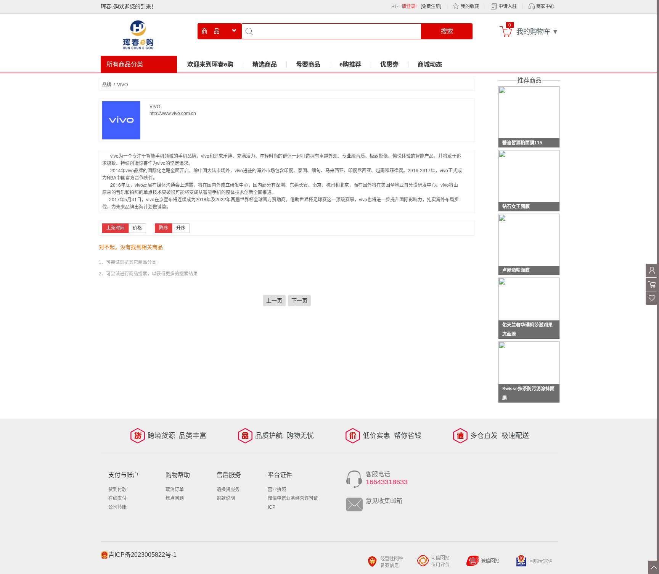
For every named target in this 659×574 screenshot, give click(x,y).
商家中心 (545, 6)
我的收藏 (470, 6)
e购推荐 (350, 64)
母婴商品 (308, 64)
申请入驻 (507, 6)
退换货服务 (228, 489)
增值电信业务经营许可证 (293, 498)
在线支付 (117, 498)
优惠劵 (389, 64)
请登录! (409, 6)
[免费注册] (431, 6)
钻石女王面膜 (516, 206)
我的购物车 (533, 32)
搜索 (447, 31)
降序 (163, 228)
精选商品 (264, 64)
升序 (180, 228)
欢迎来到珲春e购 (210, 64)
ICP (271, 507)
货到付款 (117, 489)
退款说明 (226, 498)
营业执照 (277, 489)
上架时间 (115, 228)
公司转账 (117, 507)
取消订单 (175, 489)
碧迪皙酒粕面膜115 (522, 143)
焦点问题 (175, 498)
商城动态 (430, 64)
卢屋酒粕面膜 (516, 270)
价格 (137, 228)
